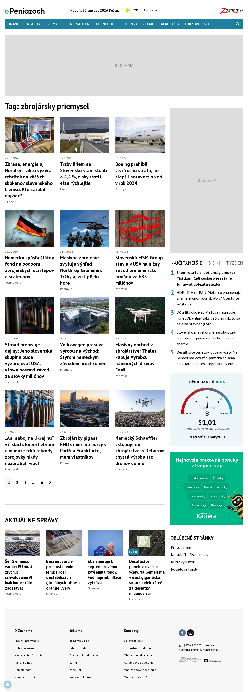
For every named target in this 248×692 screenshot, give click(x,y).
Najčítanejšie (186, 263)
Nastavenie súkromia (29, 655)
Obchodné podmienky (84, 655)
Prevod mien (181, 547)
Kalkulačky (169, 24)
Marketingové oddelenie (140, 670)
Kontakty (131, 630)
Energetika (78, 24)
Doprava (130, 24)
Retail (148, 24)
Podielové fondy (184, 569)
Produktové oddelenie (138, 648)
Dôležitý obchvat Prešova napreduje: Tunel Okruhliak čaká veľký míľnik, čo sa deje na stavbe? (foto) (208, 318)
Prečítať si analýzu (204, 436)
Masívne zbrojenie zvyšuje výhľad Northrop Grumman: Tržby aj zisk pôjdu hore (81, 270)
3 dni (214, 263)
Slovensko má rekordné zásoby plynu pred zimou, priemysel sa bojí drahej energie (206, 338)
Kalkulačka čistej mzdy (189, 554)
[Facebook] (182, 633)
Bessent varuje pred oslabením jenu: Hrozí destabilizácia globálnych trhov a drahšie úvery (63, 575)
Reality (33, 24)
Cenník (73, 662)
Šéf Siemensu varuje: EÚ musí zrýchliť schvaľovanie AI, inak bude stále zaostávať (19, 575)
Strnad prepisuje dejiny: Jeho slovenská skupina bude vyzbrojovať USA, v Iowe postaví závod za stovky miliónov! (28, 360)
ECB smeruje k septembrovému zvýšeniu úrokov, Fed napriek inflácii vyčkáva (104, 572)
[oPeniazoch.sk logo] (25, 11)
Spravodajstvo (133, 640)
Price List (75, 670)
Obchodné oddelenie (138, 655)
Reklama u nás (79, 640)
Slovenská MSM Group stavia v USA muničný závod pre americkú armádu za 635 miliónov (139, 270)
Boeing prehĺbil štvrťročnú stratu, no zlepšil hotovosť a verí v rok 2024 (138, 173)
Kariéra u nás (23, 662)
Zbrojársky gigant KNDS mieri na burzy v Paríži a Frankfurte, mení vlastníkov (83, 447)
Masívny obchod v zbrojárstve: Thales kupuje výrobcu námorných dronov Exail (135, 357)
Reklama (75, 630)
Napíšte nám (23, 670)
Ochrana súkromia (27, 648)
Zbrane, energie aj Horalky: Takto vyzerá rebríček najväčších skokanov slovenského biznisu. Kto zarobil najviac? (29, 180)
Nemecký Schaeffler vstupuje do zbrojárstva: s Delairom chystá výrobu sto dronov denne (139, 450)
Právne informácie (27, 640)
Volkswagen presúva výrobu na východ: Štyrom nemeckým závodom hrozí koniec (83, 354)
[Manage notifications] (7, 684)
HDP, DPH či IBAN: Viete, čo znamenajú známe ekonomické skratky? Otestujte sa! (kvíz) (209, 298)
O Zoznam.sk (24, 630)
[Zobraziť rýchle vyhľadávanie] (237, 24)
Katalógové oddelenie (139, 662)
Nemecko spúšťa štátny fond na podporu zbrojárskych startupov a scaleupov (29, 267)
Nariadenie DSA (25, 677)
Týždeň (234, 263)
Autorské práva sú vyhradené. (198, 649)
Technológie (105, 24)
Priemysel (54, 24)
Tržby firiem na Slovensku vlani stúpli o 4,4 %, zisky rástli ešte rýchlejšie (83, 173)
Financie (14, 24)
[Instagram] (190, 633)
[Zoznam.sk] (191, 661)
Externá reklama (80, 648)
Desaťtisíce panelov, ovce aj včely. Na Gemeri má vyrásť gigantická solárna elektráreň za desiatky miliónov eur (147, 577)
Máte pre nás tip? (135, 677)
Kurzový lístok (198, 24)
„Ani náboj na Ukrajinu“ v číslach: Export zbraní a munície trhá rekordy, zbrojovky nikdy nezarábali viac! (29, 450)
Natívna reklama (80, 677)
